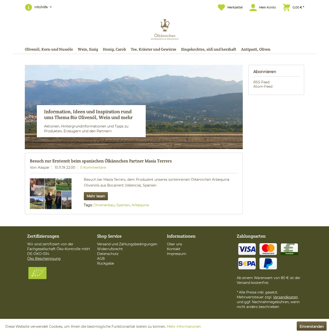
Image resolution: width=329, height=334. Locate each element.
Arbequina (140, 205)
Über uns (174, 244)
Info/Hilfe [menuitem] (41, 7)
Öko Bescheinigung (44, 258)
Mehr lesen (96, 196)
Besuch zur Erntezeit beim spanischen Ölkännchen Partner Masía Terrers (101, 161)
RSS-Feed (261, 82)
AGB (101, 258)
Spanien (123, 205)
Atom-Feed (262, 86)
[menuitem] (228, 7)
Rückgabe (105, 263)
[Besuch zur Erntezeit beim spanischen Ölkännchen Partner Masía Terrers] (51, 193)
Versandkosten (285, 297)
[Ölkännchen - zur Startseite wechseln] (164, 28)
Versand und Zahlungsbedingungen (127, 244)
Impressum (176, 254)
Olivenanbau (104, 205)
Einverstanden (312, 326)
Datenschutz (107, 254)
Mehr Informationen (184, 326)
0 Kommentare (93, 167)
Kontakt (173, 249)
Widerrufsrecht (110, 249)
